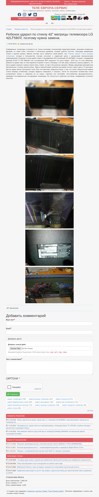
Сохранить (13, 394)
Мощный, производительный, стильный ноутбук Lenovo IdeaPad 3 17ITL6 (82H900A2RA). (49, 444)
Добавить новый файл (17, 344)
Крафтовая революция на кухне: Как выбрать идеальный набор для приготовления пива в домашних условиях (49, 471)
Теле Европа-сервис (49, 8)
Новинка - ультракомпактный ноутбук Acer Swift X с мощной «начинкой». (44, 451)
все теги (90, 410)
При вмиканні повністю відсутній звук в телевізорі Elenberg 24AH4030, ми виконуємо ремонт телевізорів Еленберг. (45, 432)
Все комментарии (70, 4)
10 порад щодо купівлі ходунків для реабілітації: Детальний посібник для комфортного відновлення (54, 460)
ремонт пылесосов (62, 399)
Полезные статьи (15, 456)
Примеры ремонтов (78, 1)
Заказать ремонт (27, 18)
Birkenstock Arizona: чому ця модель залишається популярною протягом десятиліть (48, 467)
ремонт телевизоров (14, 399)
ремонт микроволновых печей (17, 402)
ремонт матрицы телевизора (45, 405)
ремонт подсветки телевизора (72, 405)
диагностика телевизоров (65, 402)
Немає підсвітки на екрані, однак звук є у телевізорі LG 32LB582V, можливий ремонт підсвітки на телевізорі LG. (47, 421)
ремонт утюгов (12, 408)
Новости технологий (16, 440)
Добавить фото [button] (15, 338)
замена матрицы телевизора (39, 399)
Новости (67, 1)
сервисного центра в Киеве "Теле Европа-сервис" (45, 491)
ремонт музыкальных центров (17, 405)
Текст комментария (13, 359)
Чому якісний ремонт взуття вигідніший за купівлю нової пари (40, 463)
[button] (49, 98)
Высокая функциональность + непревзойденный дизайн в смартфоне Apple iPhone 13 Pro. (50, 447)
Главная (9, 29)
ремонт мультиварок (42, 402)
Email (8, 328)
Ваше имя (10, 320)
